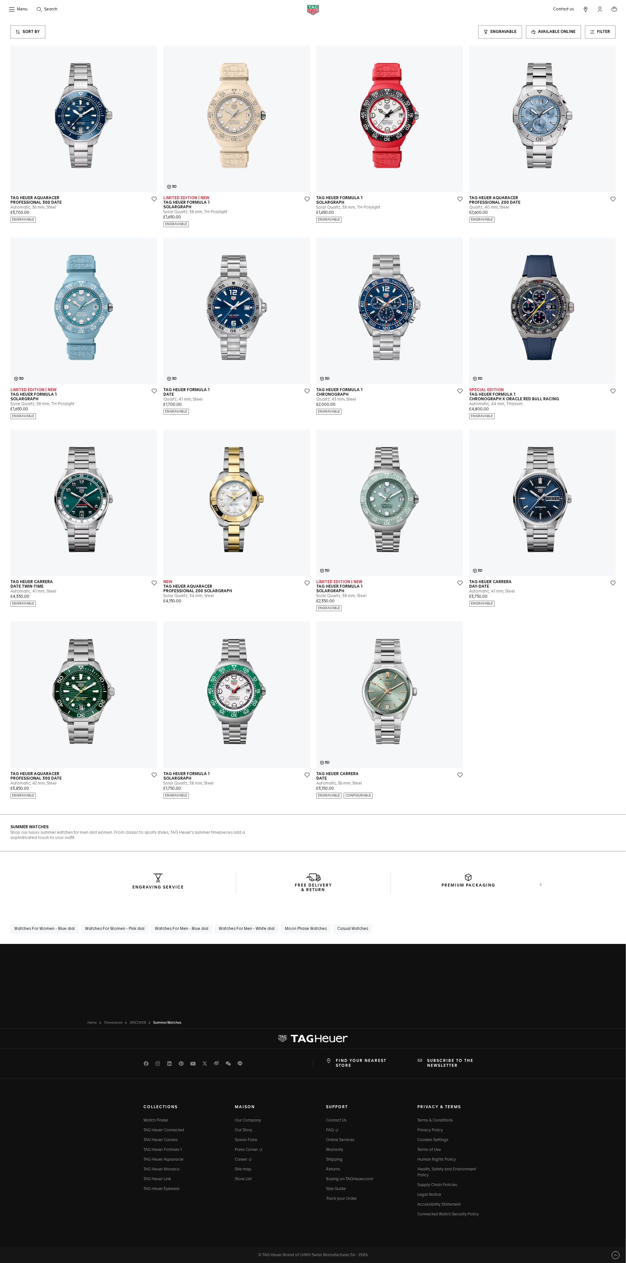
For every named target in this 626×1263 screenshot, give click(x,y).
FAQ (330, 1130)
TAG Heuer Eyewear (161, 1189)
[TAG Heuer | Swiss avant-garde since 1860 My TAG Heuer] (313, 1039)
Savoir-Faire (246, 1140)
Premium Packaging (468, 886)
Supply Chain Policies (437, 1185)
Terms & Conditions (435, 1121)
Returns (333, 1169)
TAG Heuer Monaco (161, 1169)
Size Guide (336, 1189)
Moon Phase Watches (306, 929)
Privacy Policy (430, 1130)
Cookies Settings (432, 1140)
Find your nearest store (361, 1063)
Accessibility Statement (439, 1205)
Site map (243, 1169)
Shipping (334, 1160)
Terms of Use (429, 1150)
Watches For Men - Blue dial (181, 929)
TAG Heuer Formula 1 (162, 1150)
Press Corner (247, 1150)
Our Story (243, 1130)
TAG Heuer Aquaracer (163, 1160)
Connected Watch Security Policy (448, 1214)
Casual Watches (352, 929)
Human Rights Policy (436, 1160)
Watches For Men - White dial (247, 929)
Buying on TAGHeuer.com (349, 1179)
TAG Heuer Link (157, 1179)
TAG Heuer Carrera (160, 1140)
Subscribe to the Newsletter (450, 1063)
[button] (600, 9)
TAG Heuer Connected (163, 1130)
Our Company (248, 1121)
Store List (243, 1179)
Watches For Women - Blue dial (44, 929)
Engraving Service (158, 887)
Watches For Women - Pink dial (114, 929)
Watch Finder (155, 1121)
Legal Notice (429, 1195)
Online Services (340, 1140)
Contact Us (336, 1121)
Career (241, 1160)
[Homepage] (313, 9)
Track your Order (341, 1199)
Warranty (334, 1150)
